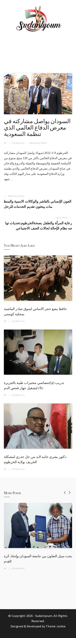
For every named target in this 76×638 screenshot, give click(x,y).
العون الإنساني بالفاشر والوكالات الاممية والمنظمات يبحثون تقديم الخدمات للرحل (37, 204)
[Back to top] (72, 634)
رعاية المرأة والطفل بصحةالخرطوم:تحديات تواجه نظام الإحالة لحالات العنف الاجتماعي (38, 225)
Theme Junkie (55, 626)
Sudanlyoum (43, 616)
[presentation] (64, 492)
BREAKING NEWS (38, 143)
